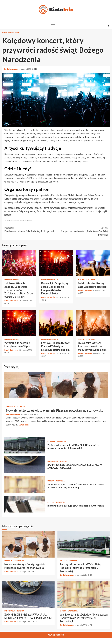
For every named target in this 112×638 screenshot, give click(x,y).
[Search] (108, 25)
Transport (61, 441)
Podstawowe (20, 406)
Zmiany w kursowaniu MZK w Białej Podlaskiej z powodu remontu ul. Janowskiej (24, 445)
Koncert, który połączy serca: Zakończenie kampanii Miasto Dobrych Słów (56, 263)
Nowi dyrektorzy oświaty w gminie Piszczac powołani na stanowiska (56, 385)
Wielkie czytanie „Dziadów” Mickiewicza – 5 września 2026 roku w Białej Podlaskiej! (24, 484)
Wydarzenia (60, 481)
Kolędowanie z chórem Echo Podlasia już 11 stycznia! (29, 229)
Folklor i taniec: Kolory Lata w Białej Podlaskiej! (93, 263)
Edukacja (10, 406)
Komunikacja (52, 461)
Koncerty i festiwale (10, 33)
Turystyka (60, 502)
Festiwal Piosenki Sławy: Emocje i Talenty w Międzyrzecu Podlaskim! (56, 323)
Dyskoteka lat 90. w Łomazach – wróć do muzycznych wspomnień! (93, 323)
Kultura (50, 481)
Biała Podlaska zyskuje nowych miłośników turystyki (24, 504)
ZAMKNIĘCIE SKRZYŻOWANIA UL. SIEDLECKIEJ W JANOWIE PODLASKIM (24, 464)
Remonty (63, 461)
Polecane (51, 441)
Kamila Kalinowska (11, 69)
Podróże (51, 502)
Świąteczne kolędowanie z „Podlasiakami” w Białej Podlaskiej (84, 231)
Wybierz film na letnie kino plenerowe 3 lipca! (19, 323)
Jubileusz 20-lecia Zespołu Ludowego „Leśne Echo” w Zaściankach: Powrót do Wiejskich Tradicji (19, 263)
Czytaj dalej (24, 425)
